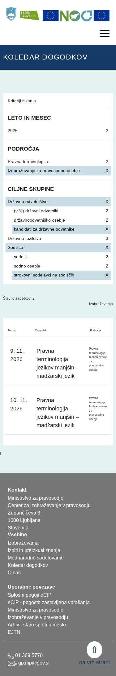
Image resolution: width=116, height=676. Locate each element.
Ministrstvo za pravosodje (35, 609)
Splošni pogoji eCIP (30, 595)
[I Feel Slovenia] (29, 14)
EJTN (14, 632)
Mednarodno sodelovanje (36, 557)
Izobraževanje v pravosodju (38, 617)
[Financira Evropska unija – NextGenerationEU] (102, 15)
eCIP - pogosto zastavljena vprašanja (49, 602)
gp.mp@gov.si (33, 662)
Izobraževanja (101, 304)
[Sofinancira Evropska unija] (51, 15)
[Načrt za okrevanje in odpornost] (76, 15)
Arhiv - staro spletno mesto (37, 624)
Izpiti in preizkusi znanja (34, 550)
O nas (14, 572)
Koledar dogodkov (28, 565)
